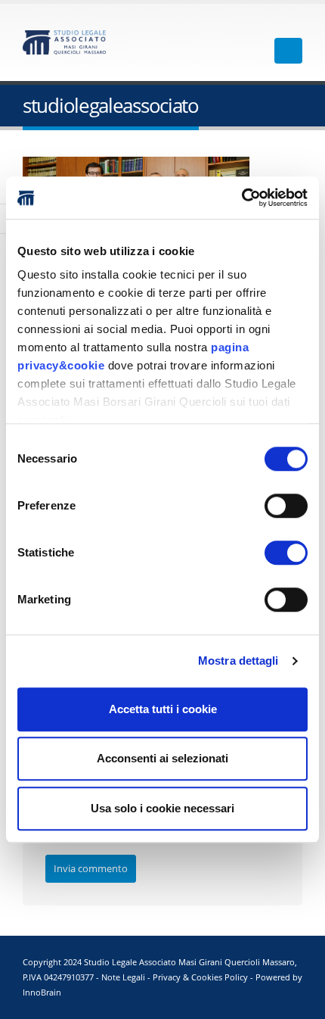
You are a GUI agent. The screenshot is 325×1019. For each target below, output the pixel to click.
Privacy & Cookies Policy (200, 977)
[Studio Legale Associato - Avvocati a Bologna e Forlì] (64, 42)
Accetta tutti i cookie (163, 709)
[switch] (286, 506)
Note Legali (123, 977)
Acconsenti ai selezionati (162, 758)
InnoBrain (42, 992)
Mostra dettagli (238, 660)
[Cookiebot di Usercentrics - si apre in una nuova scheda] (241, 197)
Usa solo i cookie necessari (162, 808)
